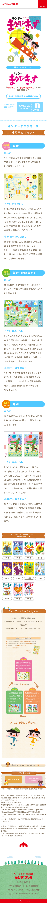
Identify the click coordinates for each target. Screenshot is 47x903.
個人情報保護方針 (32, 886)
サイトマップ (23, 882)
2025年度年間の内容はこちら (23, 96)
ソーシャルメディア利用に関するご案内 (25, 894)
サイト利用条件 (16, 886)
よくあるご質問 (34, 890)
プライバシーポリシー (18, 890)
